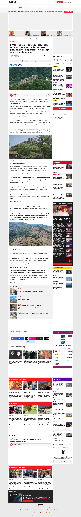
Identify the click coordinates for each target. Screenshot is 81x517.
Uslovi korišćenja (57, 509)
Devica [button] (68, 447)
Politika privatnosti (49, 509)
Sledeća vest (45, 322)
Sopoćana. (13, 191)
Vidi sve (63, 264)
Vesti (16, 38)
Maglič (12, 101)
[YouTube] (63, 59)
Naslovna (12, 38)
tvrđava (25, 331)
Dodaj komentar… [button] (18, 444)
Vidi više (63, 461)
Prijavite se (29, 501)
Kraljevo (13, 331)
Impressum (31, 509)
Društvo (20, 38)
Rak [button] (63, 447)
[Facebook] (54, 59)
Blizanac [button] (59, 447)
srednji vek (19, 331)
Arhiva (44, 509)
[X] (60, 59)
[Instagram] (57, 59)
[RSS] (68, 59)
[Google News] (71, 59)
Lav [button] (65, 447)
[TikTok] (65, 59)
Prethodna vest (16, 322)
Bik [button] (56, 447)
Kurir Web (16, 55)
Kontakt (26, 509)
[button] (47, 56)
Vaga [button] (71, 447)
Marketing (22, 509)
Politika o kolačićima (38, 509)
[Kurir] (12, 2)
